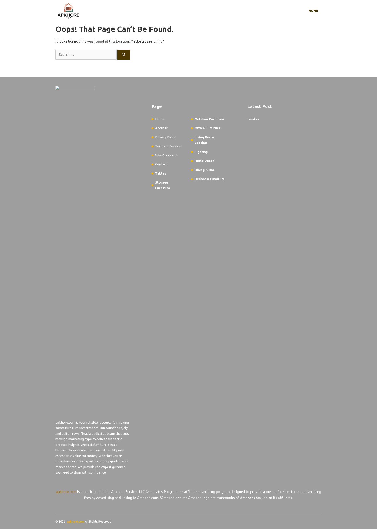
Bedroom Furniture (210, 179)
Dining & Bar (204, 170)
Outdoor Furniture (209, 119)
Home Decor (204, 161)
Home (313, 10)
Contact (161, 164)
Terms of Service (168, 146)
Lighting (201, 152)
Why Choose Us (166, 155)
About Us (162, 128)
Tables (160, 173)
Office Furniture (207, 128)
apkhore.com (66, 492)
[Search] (123, 55)
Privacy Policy (165, 137)
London (253, 119)
